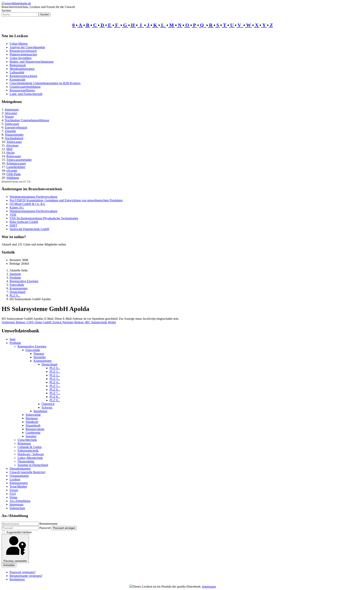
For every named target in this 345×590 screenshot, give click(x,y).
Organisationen (19, 475)
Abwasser (11, 113)
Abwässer (12, 145)
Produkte (15, 342)
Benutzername (48, 523)
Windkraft (32, 422)
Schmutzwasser (16, 163)
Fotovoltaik (33, 350)
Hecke (10, 152)
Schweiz (47, 407)
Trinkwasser (14, 142)
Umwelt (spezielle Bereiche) (27, 472)
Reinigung (24, 443)
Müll (9, 149)
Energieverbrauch (16, 127)
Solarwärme (33, 414)
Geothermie (33, 432)
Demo (13, 497)
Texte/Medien (18, 486)
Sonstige (31, 436)
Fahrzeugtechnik (28, 450)
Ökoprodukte (26, 461)
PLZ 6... (55, 389)
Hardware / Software (31, 454)
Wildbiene (12, 177)
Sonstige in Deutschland (33, 465)
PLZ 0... (55, 368)
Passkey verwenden (15, 560)
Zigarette (10, 131)
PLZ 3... (55, 378)
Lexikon (15, 479)
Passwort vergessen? (23, 572)
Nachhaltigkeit (14, 138)
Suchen (6, 10)
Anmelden (9, 565)
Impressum (12, 109)
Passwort (45, 528)
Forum (14, 490)
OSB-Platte (13, 174)
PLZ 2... (55, 375)
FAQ (13, 493)
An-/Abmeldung (20, 501)
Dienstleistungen (20, 468)
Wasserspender (14, 134)
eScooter (11, 170)
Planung (39, 353)
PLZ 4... (55, 382)
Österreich (48, 404)
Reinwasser (13, 156)
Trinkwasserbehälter (19, 159)
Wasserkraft (33, 425)
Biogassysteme (35, 429)
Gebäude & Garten (30, 447)
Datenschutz (17, 508)
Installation (40, 411)
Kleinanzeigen (19, 483)
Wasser (9, 116)
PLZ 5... (55, 386)
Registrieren (17, 579)
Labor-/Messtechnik (30, 457)
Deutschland (49, 364)
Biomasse (32, 418)
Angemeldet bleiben (19, 532)
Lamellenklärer (15, 167)
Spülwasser (12, 124)
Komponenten (43, 360)
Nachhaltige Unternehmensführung (27, 120)
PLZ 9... (55, 400)
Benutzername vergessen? (26, 575)
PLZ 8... (55, 396)
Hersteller (40, 357)
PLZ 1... (55, 371)
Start (12, 339)
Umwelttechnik (27, 440)
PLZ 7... (55, 393)
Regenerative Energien (32, 346)
